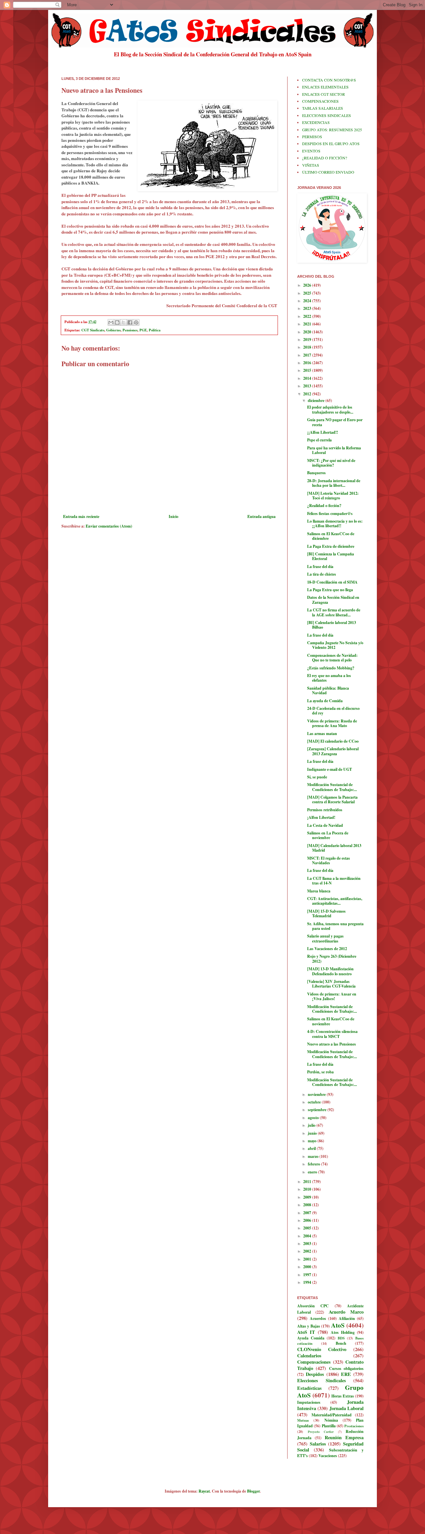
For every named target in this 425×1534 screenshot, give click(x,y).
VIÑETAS (310, 165)
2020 (307, 332)
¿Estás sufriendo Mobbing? (330, 668)
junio (313, 1133)
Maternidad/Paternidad (331, 1415)
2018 (307, 347)
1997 (307, 1275)
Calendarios (309, 1355)
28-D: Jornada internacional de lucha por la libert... (333, 483)
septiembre (317, 1109)
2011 (307, 1181)
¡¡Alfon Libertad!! (322, 432)
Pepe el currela (319, 440)
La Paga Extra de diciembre (330, 546)
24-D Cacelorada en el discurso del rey (333, 711)
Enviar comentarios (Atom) (109, 526)
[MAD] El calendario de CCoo (333, 741)
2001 (307, 1259)
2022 (307, 316)
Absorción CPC (313, 1306)
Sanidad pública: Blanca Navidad (328, 690)
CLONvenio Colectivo (321, 1349)
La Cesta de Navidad (325, 825)
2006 (307, 1220)
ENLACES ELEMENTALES (325, 86)
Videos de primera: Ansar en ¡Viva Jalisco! (331, 996)
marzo (313, 1156)
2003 (307, 1243)
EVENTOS (311, 150)
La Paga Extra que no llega (330, 590)
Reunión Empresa (344, 1437)
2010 (307, 1189)
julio (312, 1125)
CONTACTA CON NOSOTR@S (329, 80)
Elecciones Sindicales (321, 1380)
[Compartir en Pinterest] (136, 322)
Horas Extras (342, 1396)
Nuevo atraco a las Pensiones (331, 1044)
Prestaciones (354, 1426)
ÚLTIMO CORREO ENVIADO (328, 172)
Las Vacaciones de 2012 (327, 948)
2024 (307, 301)
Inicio (173, 516)
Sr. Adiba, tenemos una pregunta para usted (335, 926)
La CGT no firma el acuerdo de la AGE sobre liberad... (333, 612)
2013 (307, 386)
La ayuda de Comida (325, 701)
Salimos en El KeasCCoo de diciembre (330, 536)
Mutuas (303, 1420)
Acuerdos (318, 1318)
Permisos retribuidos (324, 810)
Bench (341, 1343)
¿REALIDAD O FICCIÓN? (324, 157)
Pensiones (130, 330)
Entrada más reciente (81, 516)
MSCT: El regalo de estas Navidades (328, 860)
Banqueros (316, 473)
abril (312, 1148)
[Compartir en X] (123, 322)
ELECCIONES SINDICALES (326, 115)
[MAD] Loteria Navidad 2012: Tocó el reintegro (333, 495)
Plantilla (329, 1426)
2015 (307, 370)
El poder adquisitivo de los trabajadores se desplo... (330, 409)
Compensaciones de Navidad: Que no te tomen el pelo (332, 658)
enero (313, 1172)
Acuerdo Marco (346, 1311)
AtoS (338, 1325)
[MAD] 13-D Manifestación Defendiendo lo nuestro (330, 971)
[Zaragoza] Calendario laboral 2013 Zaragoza (333, 751)
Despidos (315, 1374)
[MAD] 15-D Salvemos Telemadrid (326, 913)
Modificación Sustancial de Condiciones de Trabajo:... (332, 787)
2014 (307, 378)
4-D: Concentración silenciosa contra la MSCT (332, 1034)
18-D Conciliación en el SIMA (332, 582)
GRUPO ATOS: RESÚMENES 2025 (332, 129)
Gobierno (113, 330)
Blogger (253, 1491)
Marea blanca (318, 891)
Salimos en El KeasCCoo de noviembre (330, 1021)
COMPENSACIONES (320, 101)
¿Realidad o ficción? (324, 505)
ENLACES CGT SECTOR (323, 94)
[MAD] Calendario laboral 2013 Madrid (334, 848)
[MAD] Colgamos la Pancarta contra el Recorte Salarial (332, 799)
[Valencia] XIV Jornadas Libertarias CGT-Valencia (331, 984)
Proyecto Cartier (321, 1431)
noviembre (317, 1094)
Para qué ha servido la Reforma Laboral (334, 450)
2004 (307, 1236)
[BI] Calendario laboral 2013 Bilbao (331, 625)
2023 (307, 308)
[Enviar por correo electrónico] (111, 322)
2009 (307, 1197)
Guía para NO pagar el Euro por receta (335, 422)
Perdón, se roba (320, 1072)
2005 (307, 1228)
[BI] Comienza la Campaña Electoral (330, 556)
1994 (307, 1282)
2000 (307, 1267)
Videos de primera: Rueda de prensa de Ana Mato (332, 723)
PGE (143, 330)
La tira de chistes (321, 574)
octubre (315, 1102)
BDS (341, 1338)
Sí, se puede (317, 777)
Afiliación (347, 1318)
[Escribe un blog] (117, 322)
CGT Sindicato (92, 330)
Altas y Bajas (308, 1326)
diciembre (316, 400)
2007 (307, 1213)
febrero (314, 1164)
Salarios (318, 1443)
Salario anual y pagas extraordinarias (325, 938)
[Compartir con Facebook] (130, 322)
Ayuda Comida (310, 1338)
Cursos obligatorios (346, 1368)
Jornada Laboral (346, 1408)
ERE (346, 1374)
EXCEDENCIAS (316, 122)
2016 (307, 363)
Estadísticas (309, 1388)
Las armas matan (322, 733)
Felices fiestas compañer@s (330, 513)
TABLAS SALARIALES (322, 108)
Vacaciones (327, 1455)
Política (154, 330)
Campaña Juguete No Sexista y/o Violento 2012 (335, 645)
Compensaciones (314, 1361)
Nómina (331, 1420)
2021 (307, 324)
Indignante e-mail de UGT (329, 769)
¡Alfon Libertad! (321, 817)
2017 (307, 355)
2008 (307, 1205)
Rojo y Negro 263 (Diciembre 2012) (331, 958)
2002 (307, 1251)
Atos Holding (343, 1332)
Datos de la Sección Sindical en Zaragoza (333, 600)
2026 (307, 285)
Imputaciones (308, 1402)
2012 (307, 394)
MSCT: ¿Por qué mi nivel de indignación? (331, 463)
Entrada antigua (261, 516)
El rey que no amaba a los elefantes (329, 678)
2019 (307, 339)
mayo (312, 1141)
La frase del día (320, 566)
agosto (314, 1117)
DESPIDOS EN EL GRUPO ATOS (331, 143)
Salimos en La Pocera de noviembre (327, 835)
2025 (307, 293)
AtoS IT (306, 1332)
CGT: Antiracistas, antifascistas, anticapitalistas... (334, 901)
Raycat (204, 1491)
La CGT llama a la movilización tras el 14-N (334, 881)
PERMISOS (312, 136)
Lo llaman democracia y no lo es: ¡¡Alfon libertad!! (335, 523)
